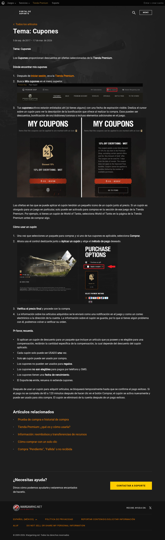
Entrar (146, 3)
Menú (146, 12)
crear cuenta (157, 3)
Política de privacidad (59, 519)
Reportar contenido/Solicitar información (108, 519)
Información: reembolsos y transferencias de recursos (52, 434)
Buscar (133, 14)
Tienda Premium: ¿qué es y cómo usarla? (44, 427)
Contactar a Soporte (131, 485)
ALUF (16, 525)
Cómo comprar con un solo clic (37, 441)
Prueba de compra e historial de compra (43, 419)
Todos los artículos (26, 24)
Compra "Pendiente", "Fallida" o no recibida (45, 449)
